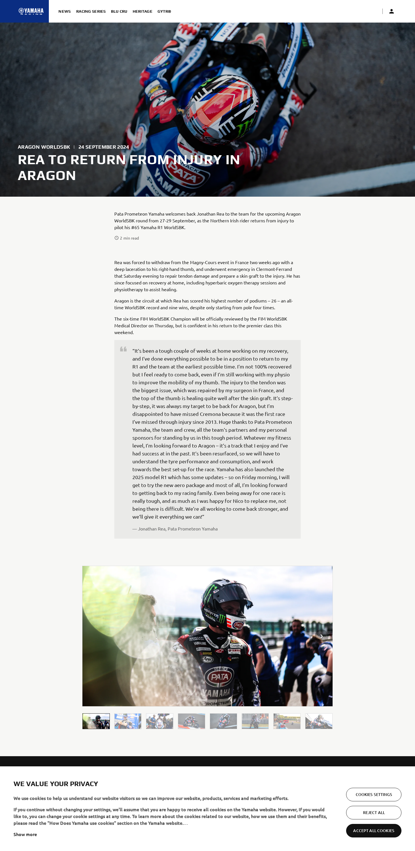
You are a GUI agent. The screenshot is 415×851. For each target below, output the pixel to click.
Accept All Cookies (373, 830)
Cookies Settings (374, 794)
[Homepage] (31, 11)
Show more (25, 834)
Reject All (374, 812)
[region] (207, 808)
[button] (96, 721)
